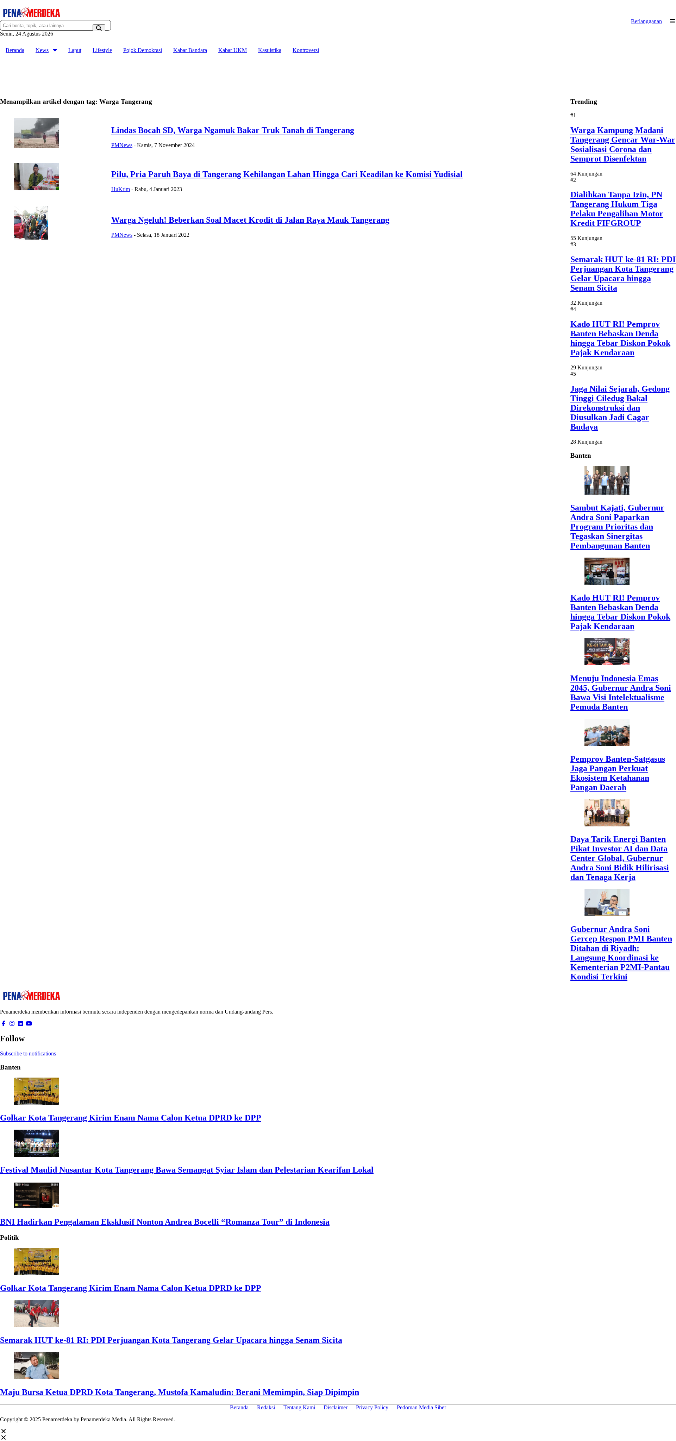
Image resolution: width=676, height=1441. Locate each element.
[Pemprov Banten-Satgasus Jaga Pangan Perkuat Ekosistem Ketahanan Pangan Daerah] (607, 744)
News (42, 50)
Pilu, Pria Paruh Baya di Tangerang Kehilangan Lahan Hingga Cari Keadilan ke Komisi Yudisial (287, 174)
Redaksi (266, 1407)
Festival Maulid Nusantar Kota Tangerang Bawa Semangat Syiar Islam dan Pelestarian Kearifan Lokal (187, 1169)
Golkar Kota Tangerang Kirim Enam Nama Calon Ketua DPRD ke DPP (130, 1117)
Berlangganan (646, 21)
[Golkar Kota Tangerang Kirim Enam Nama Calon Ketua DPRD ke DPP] (36, 1103)
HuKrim (120, 189)
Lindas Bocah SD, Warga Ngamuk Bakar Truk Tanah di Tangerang (232, 130)
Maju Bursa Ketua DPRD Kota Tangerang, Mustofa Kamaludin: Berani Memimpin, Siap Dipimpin (179, 1392)
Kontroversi (306, 50)
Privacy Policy (372, 1407)
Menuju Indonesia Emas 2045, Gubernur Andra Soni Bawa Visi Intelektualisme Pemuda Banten (620, 692)
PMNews (121, 145)
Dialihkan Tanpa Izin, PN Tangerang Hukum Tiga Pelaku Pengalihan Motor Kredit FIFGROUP (616, 209)
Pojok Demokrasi (142, 50)
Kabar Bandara (190, 50)
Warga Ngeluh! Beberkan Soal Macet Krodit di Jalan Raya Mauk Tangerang (250, 219)
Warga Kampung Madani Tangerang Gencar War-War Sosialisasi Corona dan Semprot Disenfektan (622, 144)
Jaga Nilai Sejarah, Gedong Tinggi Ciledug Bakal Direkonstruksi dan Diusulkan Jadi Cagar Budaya (620, 407)
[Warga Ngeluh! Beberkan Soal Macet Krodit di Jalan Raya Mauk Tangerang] (31, 238)
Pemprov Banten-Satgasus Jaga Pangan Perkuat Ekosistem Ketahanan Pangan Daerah (617, 773)
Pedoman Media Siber (421, 1407)
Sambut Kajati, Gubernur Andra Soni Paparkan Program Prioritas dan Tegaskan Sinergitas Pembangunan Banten (617, 526)
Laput (74, 50)
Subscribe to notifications (28, 1053)
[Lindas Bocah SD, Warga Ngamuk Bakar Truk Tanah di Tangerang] (36, 146)
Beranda (15, 50)
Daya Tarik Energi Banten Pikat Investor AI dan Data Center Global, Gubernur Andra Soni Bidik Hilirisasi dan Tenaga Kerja (619, 858)
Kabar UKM (232, 50)
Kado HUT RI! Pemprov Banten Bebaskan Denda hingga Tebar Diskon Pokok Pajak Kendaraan (620, 338)
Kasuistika (269, 50)
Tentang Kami (299, 1407)
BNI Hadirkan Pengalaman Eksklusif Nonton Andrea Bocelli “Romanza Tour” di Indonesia (165, 1221)
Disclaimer (336, 1407)
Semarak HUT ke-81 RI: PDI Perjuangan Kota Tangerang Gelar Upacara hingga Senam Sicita (623, 273)
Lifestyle (102, 50)
